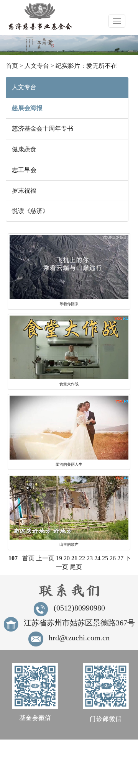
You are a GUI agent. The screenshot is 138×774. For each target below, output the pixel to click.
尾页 (76, 567)
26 (113, 558)
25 (105, 558)
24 (97, 558)
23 (90, 558)
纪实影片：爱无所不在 (86, 65)
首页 (12, 65)
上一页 (45, 558)
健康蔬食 (24, 149)
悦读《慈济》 (30, 211)
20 (67, 558)
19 (59, 558)
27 (120, 558)
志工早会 (24, 170)
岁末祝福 (24, 190)
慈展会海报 (27, 108)
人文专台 (37, 65)
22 (82, 558)
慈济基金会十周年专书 (42, 128)
